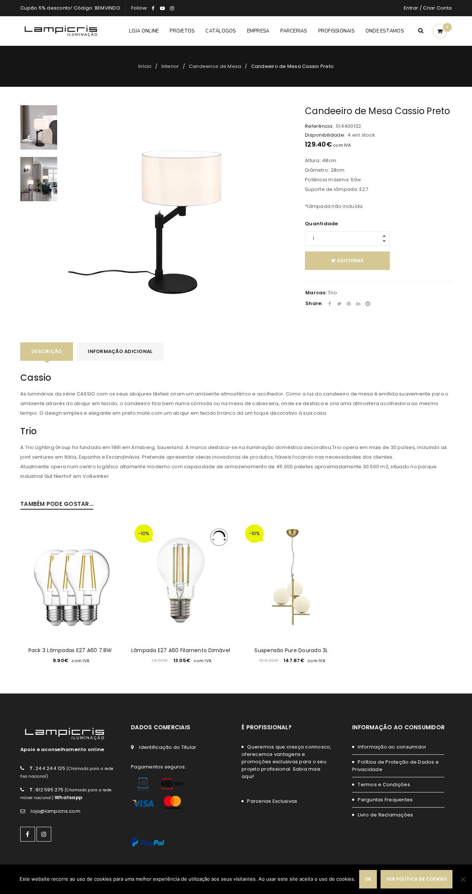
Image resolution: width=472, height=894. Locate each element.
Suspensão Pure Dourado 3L (291, 650)
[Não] (462, 879)
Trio (332, 292)
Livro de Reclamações (385, 814)
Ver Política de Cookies (416, 879)
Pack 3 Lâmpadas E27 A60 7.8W (70, 650)
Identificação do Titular (167, 747)
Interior (170, 66)
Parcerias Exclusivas (272, 801)
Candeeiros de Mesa (215, 66)
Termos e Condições (384, 784)
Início (145, 66)
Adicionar (350, 260)
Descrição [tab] (46, 351)
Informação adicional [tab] (120, 351)
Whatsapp (68, 797)
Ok (368, 879)
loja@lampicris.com (55, 811)
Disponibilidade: (325, 135)
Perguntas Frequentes (385, 799)
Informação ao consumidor (392, 746)
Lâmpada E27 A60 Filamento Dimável (180, 650)
